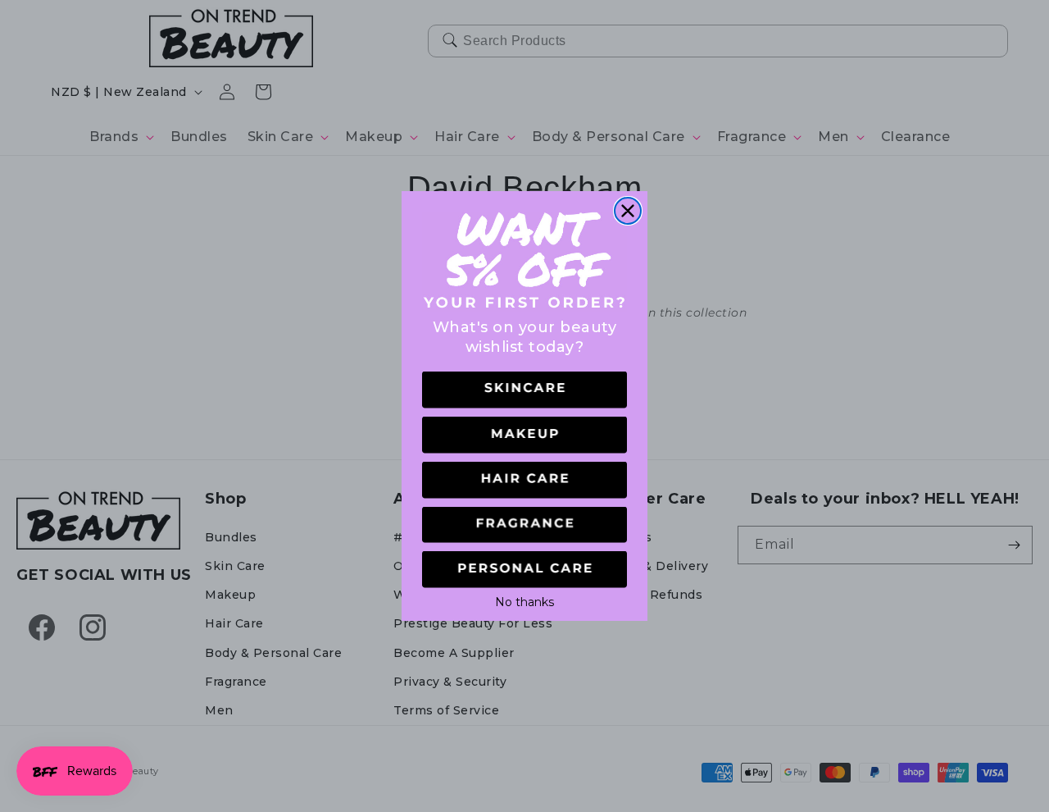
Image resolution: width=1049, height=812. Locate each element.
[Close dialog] (628, 211)
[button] (524, 390)
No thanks (524, 600)
